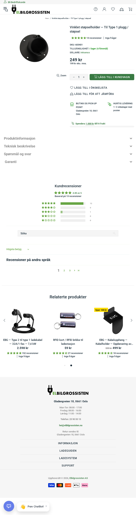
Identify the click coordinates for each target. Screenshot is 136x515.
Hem (47, 18)
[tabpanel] (22, 334)
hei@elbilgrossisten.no (70, 425)
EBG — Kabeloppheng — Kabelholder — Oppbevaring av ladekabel (113, 342)
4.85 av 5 (77, 193)
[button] (79, 38)
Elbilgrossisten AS (30, 9)
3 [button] (69, 270)
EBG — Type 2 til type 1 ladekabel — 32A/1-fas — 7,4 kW (22, 342)
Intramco (85, 52)
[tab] (68, 138)
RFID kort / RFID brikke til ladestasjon (68, 342)
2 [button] (64, 270)
